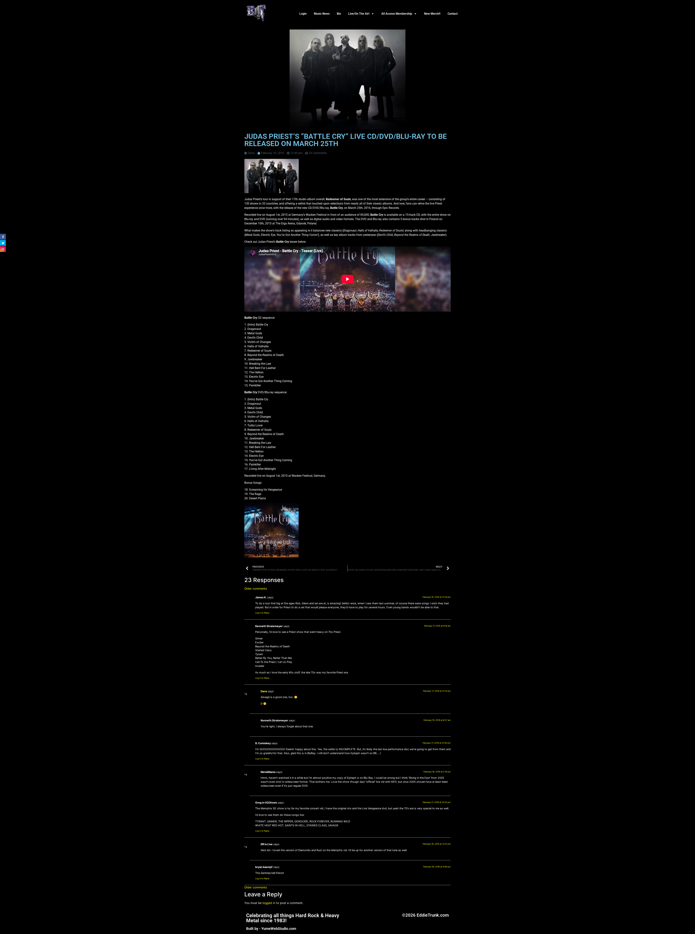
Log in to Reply (262, 613)
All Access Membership (396, 13)
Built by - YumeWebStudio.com (271, 928)
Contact (453, 13)
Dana (264, 691)
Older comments (255, 588)
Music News (322, 13)
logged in (268, 903)
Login (303, 13)
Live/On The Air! (358, 13)
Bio (339, 13)
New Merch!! (432, 13)
